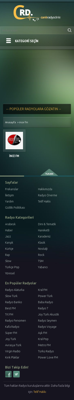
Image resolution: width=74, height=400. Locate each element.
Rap (7, 254)
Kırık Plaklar (12, 357)
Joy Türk (10, 339)
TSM (40, 261)
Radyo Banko (13, 302)
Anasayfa (10, 122)
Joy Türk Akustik (48, 314)
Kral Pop (43, 339)
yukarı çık (50, 172)
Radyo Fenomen (15, 320)
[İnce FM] (14, 140)
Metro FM (44, 345)
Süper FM (11, 332)
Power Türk (45, 296)
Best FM (10, 308)
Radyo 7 (43, 308)
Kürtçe (9, 248)
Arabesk (10, 224)
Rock (41, 254)
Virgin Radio (12, 351)
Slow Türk (11, 296)
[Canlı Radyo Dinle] (37, 12)
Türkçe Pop (12, 267)
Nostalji (42, 248)
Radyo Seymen (47, 320)
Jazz (8, 236)
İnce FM (14, 156)
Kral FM (42, 290)
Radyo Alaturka (14, 290)
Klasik (41, 242)
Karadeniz (44, 236)
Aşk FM (42, 332)
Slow (8, 261)
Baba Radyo (45, 302)
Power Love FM (48, 357)
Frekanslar (11, 189)
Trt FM (9, 314)
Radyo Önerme (47, 195)
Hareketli (43, 230)
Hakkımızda (45, 189)
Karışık (9, 242)
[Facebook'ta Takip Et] (9, 377)
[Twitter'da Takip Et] (16, 377)
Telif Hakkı (44, 201)
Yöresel (10, 273)
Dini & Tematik (47, 224)
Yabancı (43, 267)
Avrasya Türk (13, 345)
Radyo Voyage (47, 326)
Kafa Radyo (12, 326)
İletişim (9, 195)
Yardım (9, 201)
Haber (9, 230)
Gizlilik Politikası (15, 207)
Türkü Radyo (46, 351)
